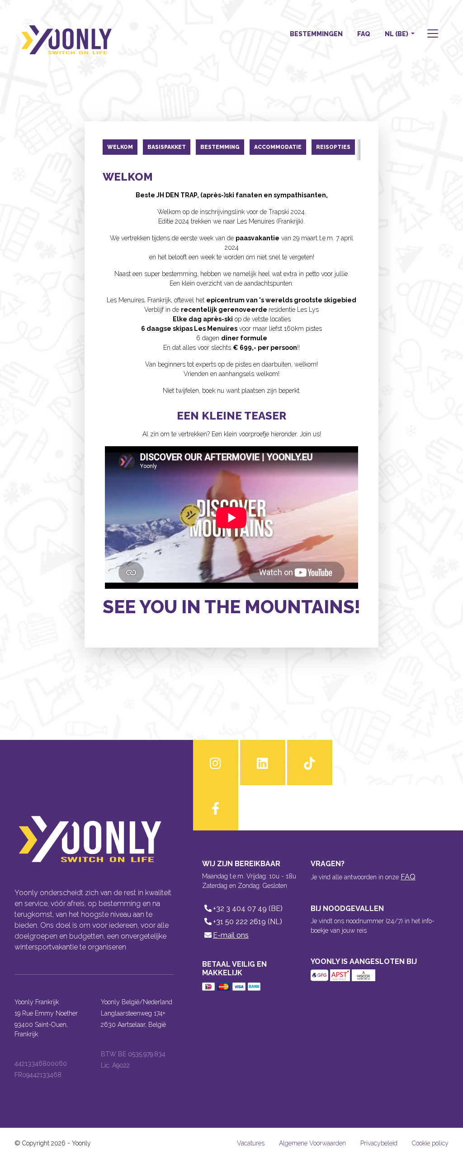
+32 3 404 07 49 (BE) (248, 908)
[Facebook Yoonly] (215, 807)
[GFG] (320, 974)
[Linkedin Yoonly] (262, 762)
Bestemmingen (316, 34)
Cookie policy (430, 1143)
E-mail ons (231, 935)
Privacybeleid (378, 1143)
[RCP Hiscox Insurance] (363, 974)
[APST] (341, 974)
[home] (66, 34)
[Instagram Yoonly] (215, 762)
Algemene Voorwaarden (312, 1143)
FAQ (363, 34)
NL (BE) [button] (397, 34)
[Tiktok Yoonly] (309, 762)
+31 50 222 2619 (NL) (247, 921)
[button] (432, 34)
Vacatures (251, 1143)
